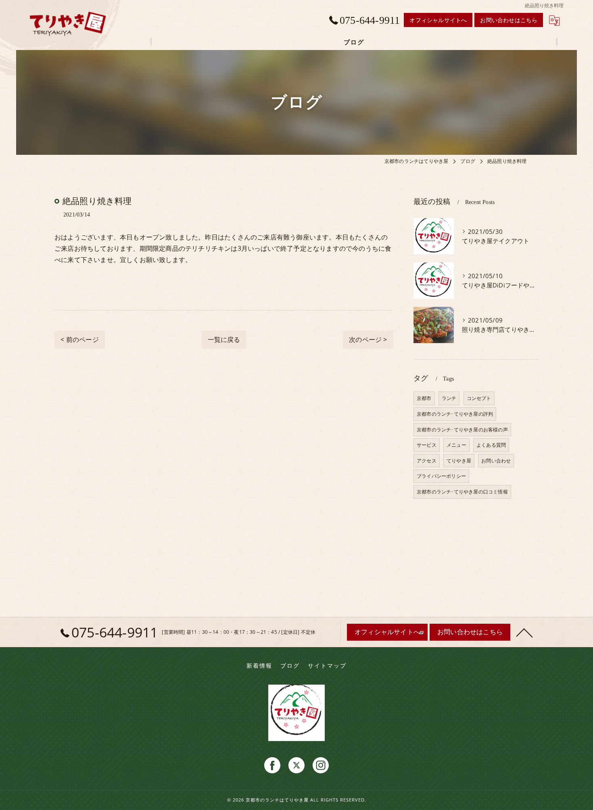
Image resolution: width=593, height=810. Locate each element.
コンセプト (479, 398)
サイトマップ (327, 665)
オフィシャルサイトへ (438, 20)
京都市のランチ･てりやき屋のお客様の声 (462, 429)
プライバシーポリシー (441, 476)
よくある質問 (491, 444)
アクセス (426, 460)
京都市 (424, 398)
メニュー (456, 444)
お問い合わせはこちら (508, 20)
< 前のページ (79, 339)
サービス (426, 444)
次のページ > (368, 339)
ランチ (449, 398)
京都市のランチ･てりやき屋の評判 (455, 413)
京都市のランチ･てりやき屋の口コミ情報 (462, 491)
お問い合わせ (496, 460)
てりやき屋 (459, 460)
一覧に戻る (224, 339)
